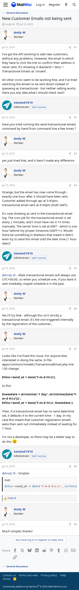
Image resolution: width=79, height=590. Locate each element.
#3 (75, 153)
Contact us (9, 575)
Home (6, 579)
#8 (75, 466)
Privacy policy (49, 575)
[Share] (70, 47)
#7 (75, 349)
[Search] (74, 4)
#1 (75, 47)
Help (63, 575)
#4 (75, 185)
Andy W (10, 24)
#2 (75, 117)
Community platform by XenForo (35, 586)
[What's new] (66, 4)
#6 (75, 308)
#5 (75, 268)
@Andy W (9, 275)
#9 (75, 524)
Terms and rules (28, 575)
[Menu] (5, 5)
